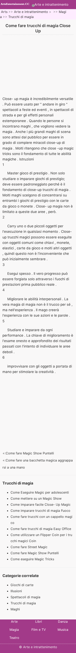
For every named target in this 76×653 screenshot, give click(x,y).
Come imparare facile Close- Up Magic (41, 504)
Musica (63, 630)
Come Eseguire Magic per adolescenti (40, 492)
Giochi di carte (22, 585)
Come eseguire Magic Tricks (33, 559)
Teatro (14, 638)
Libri (38, 621)
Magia (14, 630)
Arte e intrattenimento (51, 4)
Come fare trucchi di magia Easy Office (41, 529)
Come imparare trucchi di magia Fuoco (41, 511)
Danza (63, 621)
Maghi (15, 609)
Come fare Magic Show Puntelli (30, 453)
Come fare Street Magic (29, 547)
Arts (4, 12)
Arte (14, 621)
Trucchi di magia (21, 17)
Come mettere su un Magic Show (37, 498)
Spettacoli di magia (25, 597)
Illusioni (16, 591)
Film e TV (38, 630)
